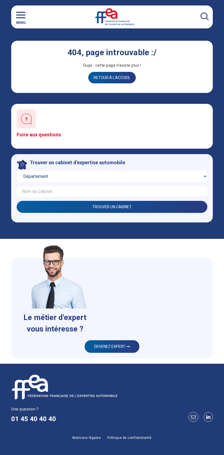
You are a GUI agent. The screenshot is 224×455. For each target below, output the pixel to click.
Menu (21, 22)
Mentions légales (86, 438)
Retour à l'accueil (112, 77)
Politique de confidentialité (129, 438)
